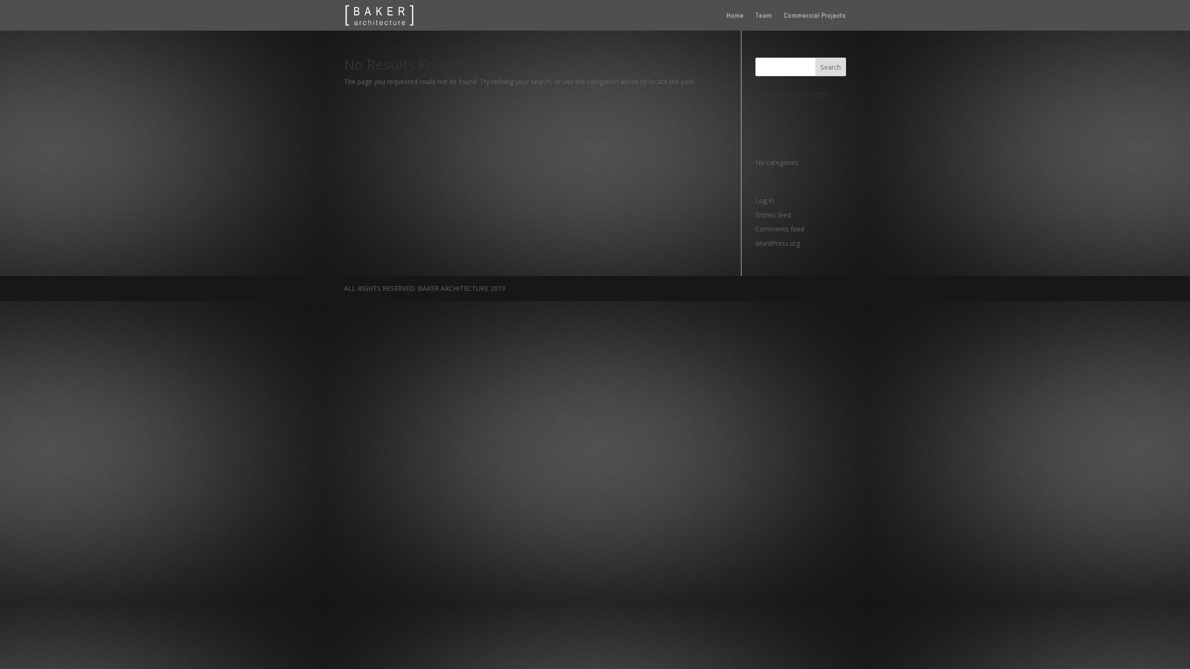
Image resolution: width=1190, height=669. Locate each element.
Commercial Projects (815, 16)
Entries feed (773, 214)
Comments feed (779, 228)
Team (763, 16)
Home (735, 16)
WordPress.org (777, 243)
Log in (764, 200)
